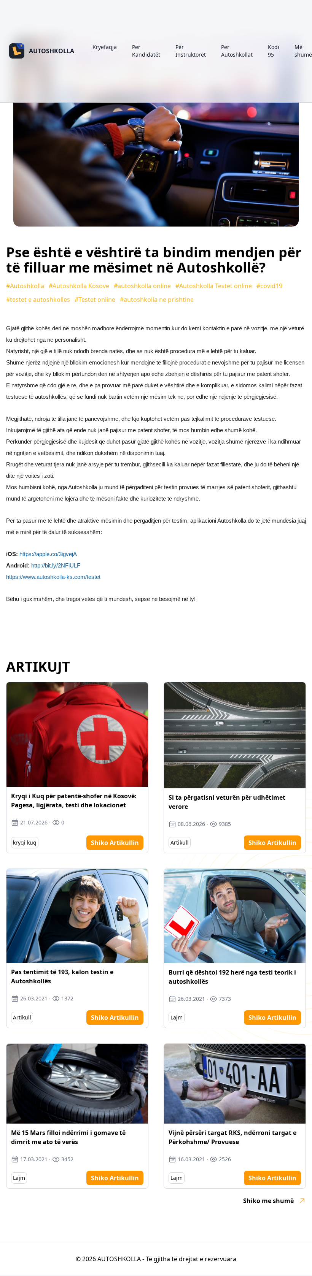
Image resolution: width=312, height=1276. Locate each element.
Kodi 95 (273, 50)
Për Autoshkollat (237, 50)
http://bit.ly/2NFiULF (55, 565)
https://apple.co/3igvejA (48, 554)
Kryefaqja (104, 47)
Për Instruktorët (190, 50)
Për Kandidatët (146, 50)
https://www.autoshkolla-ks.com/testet (53, 577)
